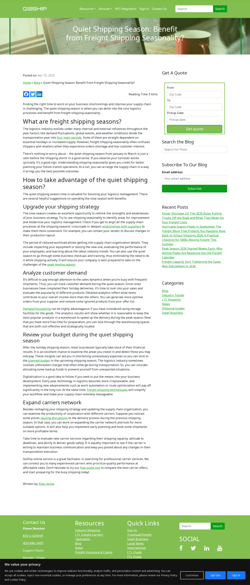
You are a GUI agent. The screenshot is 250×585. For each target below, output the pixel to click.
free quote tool (90, 468)
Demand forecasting (37, 309)
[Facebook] (26, 94)
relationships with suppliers (121, 226)
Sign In (144, 9)
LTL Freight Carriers (89, 535)
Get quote (194, 128)
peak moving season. (61, 264)
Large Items (135, 543)
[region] (125, 572)
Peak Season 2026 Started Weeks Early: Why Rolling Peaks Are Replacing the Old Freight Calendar (192, 253)
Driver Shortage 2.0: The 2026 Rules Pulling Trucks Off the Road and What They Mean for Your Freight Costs (193, 217)
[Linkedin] (39, 94)
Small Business (172, 313)
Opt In (236, 575)
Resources (86, 9)
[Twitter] (33, 94)
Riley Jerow (46, 484)
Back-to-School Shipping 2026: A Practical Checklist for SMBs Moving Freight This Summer (190, 239)
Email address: (172, 172)
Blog (37, 83)
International (136, 548)
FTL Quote (134, 557)
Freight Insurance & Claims (93, 552)
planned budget (39, 361)
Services (104, 9)
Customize (192, 575)
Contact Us (159, 9)
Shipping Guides (173, 308)
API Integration (125, 9)
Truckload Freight (139, 535)
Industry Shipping (87, 530)
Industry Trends (173, 295)
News (166, 304)
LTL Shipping (171, 300)
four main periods (69, 138)
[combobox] (194, 94)
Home (27, 83)
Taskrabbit (82, 539)
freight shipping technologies (107, 390)
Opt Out (215, 575)
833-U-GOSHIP (33, 536)
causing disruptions (54, 418)
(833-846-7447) (33, 543)
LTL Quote (134, 552)
